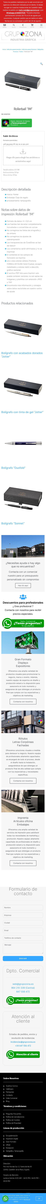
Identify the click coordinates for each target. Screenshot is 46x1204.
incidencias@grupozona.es (23, 1042)
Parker (21, 51)
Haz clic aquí (23, 585)
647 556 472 (23, 991)
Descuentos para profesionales (23, 602)
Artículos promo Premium (29, 49)
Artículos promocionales (14, 49)
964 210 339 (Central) (23, 987)
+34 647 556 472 (23, 1046)
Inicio (4, 49)
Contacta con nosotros (23, 701)
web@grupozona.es (23, 984)
